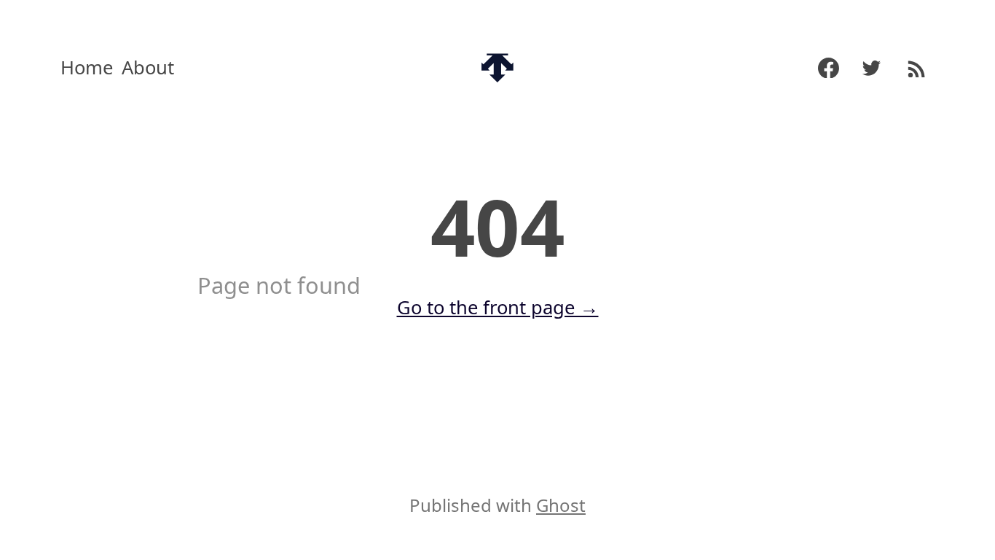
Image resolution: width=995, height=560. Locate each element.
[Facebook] (821, 68)
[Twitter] (871, 68)
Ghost (561, 505)
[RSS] (916, 68)
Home (86, 67)
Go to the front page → (498, 307)
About (148, 67)
